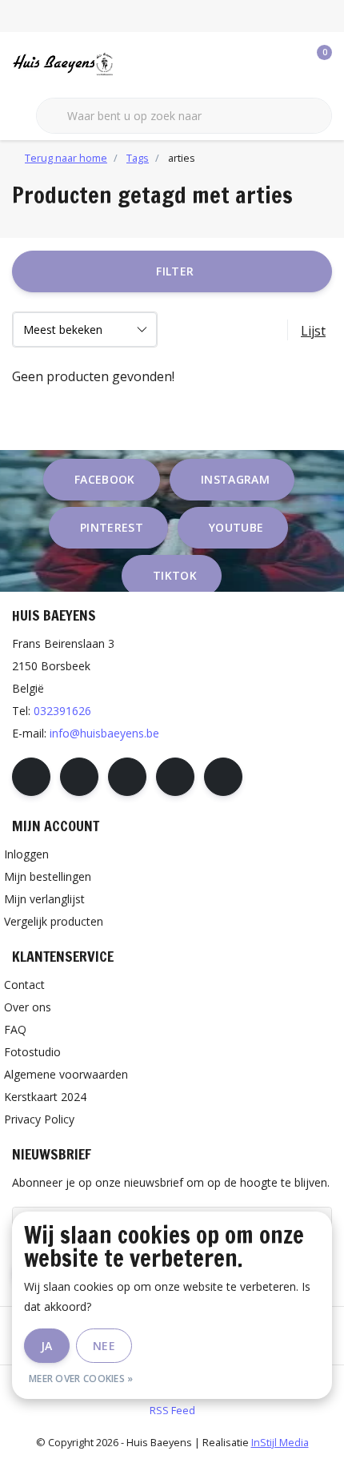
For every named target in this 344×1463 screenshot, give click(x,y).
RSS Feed (172, 1410)
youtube (236, 527)
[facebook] (31, 777)
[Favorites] (286, 64)
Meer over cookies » (81, 1378)
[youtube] (175, 777)
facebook (104, 479)
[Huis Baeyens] (100, 63)
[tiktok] (223, 777)
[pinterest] (127, 777)
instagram (235, 479)
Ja (47, 1345)
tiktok (175, 575)
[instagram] (79, 777)
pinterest (111, 527)
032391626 (62, 710)
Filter (175, 271)
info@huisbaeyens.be (104, 733)
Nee (104, 1345)
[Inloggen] (256, 64)
